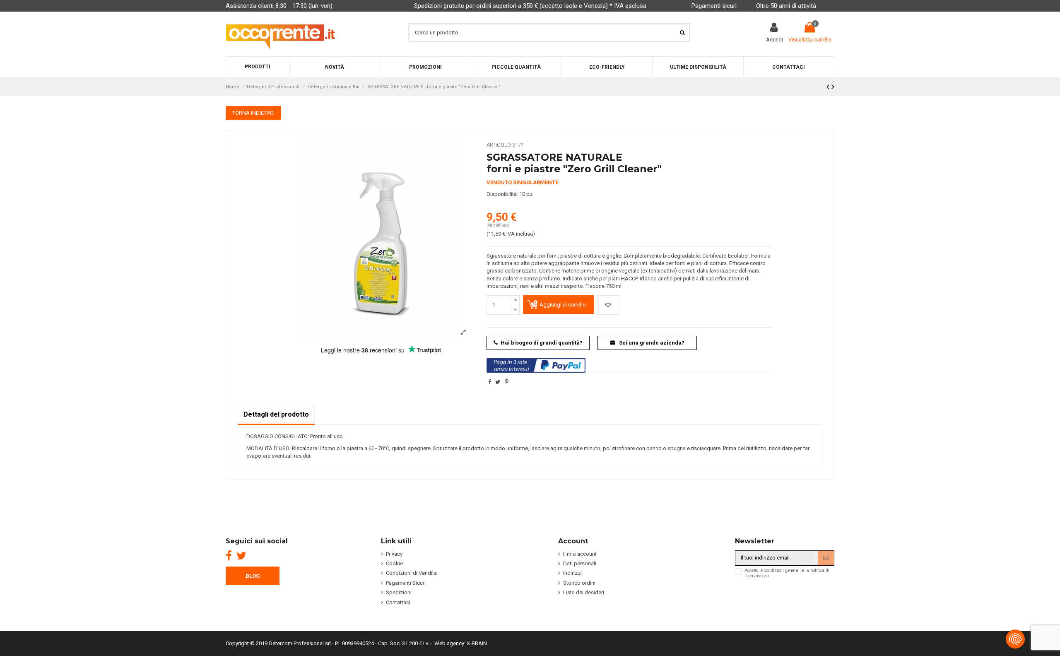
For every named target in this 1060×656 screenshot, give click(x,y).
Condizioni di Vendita (411, 573)
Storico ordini (579, 583)
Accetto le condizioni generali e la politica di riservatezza (786, 573)
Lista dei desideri (583, 592)
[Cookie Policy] (1015, 639)
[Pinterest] (506, 382)
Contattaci (398, 602)
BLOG (253, 576)
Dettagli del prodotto (276, 414)
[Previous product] (828, 87)
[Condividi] (489, 382)
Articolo (499, 145)
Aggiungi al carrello (563, 304)
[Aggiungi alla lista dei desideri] (608, 305)
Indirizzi (572, 573)
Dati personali (579, 563)
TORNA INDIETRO (253, 113)
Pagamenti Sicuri (406, 583)
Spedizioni (399, 592)
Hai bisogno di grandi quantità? (542, 343)
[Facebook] (229, 556)
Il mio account (580, 554)
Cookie (394, 563)
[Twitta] (497, 382)
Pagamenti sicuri (714, 6)
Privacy (394, 554)
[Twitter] (241, 556)
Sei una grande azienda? (651, 343)
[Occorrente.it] (280, 32)
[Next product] (832, 87)
